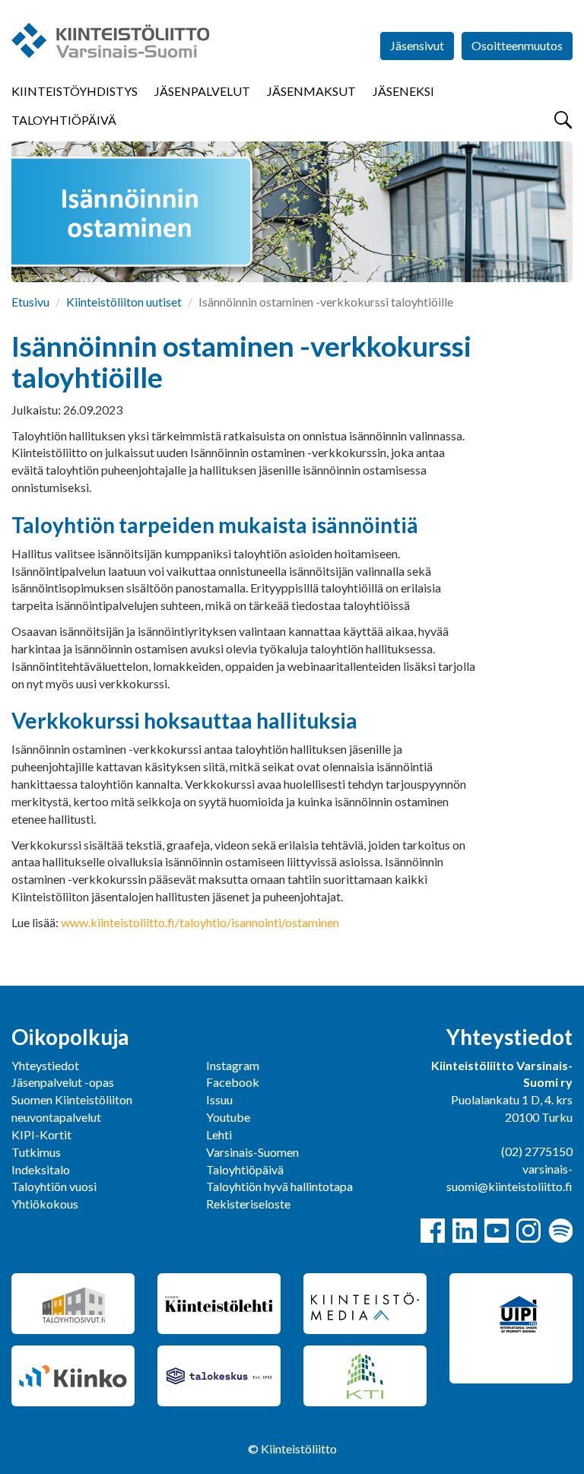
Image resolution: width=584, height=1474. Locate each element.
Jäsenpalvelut (202, 91)
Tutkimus (36, 1152)
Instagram (232, 1065)
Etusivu (30, 301)
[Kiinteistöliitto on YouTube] (496, 1230)
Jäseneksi (403, 91)
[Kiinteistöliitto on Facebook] (433, 1230)
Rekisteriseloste (248, 1203)
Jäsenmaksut (311, 91)
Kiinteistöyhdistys (74, 91)
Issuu (219, 1099)
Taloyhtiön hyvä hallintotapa (279, 1186)
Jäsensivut (417, 45)
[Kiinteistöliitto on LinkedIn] (464, 1230)
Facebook (232, 1082)
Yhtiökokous (44, 1203)
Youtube (228, 1117)
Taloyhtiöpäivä (63, 120)
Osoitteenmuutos (517, 45)
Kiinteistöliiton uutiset (124, 301)
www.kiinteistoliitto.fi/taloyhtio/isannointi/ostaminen (200, 922)
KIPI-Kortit (41, 1134)
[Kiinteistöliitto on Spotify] (560, 1230)
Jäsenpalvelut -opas (62, 1082)
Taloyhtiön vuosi (54, 1186)
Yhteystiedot (45, 1065)
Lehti (219, 1134)
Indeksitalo (40, 1169)
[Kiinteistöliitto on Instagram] (528, 1230)
